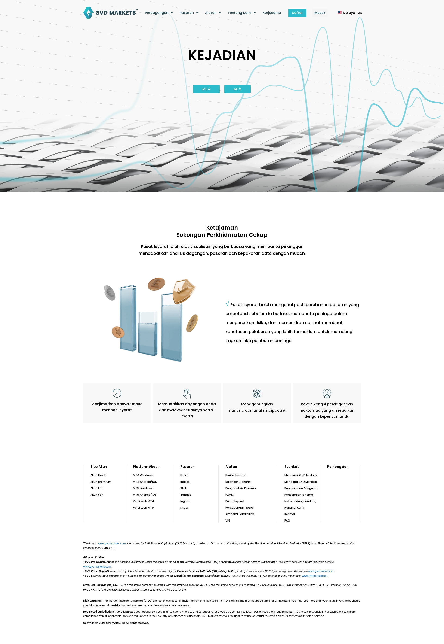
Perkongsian (337, 466)
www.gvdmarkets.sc (320, 571)
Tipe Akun (98, 466)
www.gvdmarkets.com (112, 543)
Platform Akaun (146, 466)
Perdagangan (156, 12)
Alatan (210, 12)
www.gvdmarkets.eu (314, 575)
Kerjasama (272, 12)
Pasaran (187, 12)
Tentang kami (239, 12)
